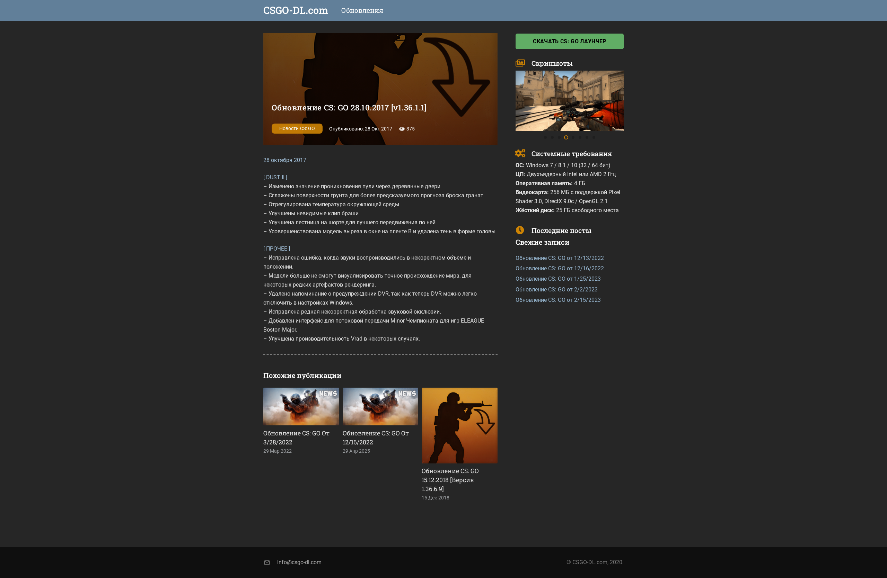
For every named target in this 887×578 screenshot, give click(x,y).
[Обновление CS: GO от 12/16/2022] (381, 406)
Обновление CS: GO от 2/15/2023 (558, 300)
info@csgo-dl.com (299, 562)
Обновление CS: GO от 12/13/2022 (560, 258)
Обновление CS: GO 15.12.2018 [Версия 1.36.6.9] (450, 480)
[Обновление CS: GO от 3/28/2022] (301, 406)
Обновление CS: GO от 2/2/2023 (557, 289)
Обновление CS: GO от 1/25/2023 (558, 279)
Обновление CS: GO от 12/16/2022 (560, 268)
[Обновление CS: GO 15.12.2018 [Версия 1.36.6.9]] (460, 425)
